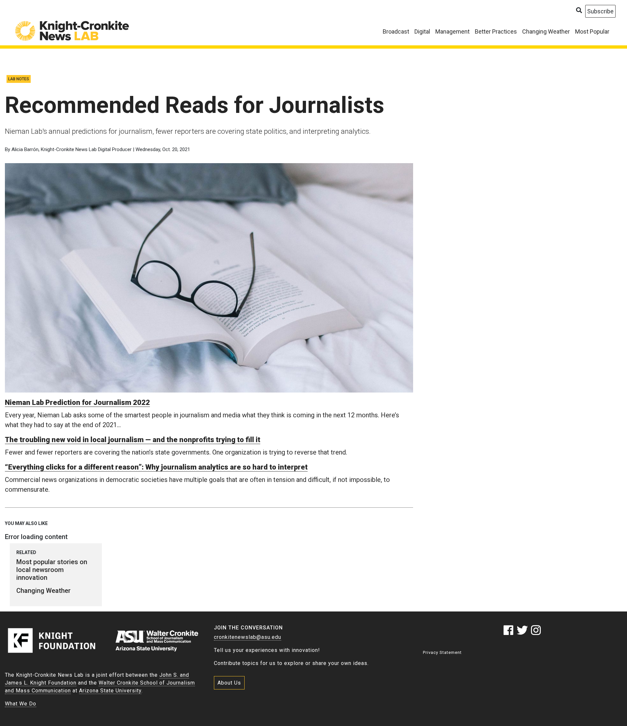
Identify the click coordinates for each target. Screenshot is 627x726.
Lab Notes (18, 79)
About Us (229, 683)
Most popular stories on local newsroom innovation (51, 569)
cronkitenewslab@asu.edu (247, 637)
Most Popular (592, 31)
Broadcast (396, 31)
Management (452, 31)
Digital (422, 31)
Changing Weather (546, 31)
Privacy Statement (442, 652)
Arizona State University (110, 690)
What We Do (20, 704)
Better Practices (496, 31)
